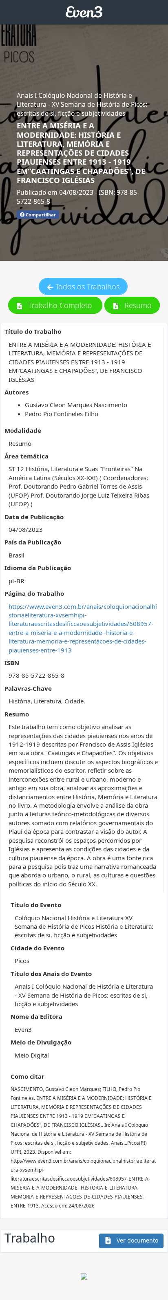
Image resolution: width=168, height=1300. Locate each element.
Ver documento (136, 1240)
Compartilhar (40, 215)
